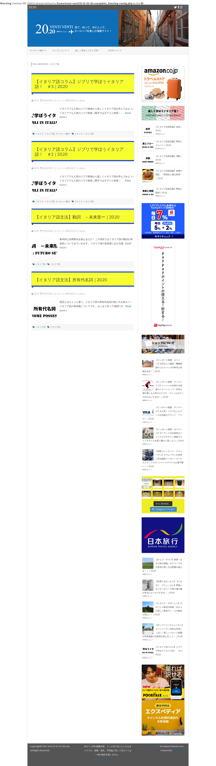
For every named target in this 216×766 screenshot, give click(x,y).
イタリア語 (49, 134)
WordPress (178, 750)
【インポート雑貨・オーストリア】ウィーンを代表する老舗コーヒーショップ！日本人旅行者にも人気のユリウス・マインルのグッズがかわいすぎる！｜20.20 (163, 389)
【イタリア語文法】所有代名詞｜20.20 (71, 279)
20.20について (115, 50)
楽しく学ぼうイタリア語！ (87, 50)
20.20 (36, 100)
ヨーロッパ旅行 (37, 50)
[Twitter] (175, 7)
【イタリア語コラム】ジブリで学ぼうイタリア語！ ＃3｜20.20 (169, 651)
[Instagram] (181, 7)
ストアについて (59, 50)
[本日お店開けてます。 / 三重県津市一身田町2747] (146, 483)
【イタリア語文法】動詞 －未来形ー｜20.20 (77, 217)
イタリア (39, 134)
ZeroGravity (154, 746)
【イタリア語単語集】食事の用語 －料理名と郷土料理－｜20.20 (168, 175)
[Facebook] (178, 7)
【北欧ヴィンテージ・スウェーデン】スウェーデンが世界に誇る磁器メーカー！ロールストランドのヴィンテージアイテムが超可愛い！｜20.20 (163, 459)
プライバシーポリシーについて (107, 758)
